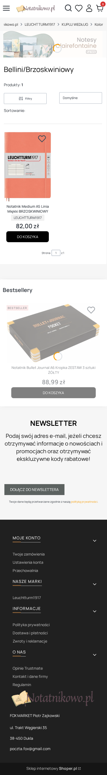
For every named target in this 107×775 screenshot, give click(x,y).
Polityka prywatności (31, 624)
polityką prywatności (84, 502)
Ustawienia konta (28, 562)
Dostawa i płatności (30, 632)
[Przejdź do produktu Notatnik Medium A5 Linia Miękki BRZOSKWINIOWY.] (27, 167)
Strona (46, 253)
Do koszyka (27, 236)
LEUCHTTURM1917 (40, 24)
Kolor (99, 24)
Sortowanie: (14, 110)
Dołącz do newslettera (34, 489)
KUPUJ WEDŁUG (75, 24)
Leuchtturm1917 (27, 597)
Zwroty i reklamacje (30, 641)
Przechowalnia (25, 570)
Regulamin (22, 684)
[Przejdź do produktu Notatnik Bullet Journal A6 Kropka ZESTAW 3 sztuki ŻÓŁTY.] (53, 333)
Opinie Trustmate (28, 668)
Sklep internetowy (51, 768)
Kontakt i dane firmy (30, 676)
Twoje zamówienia (29, 554)
